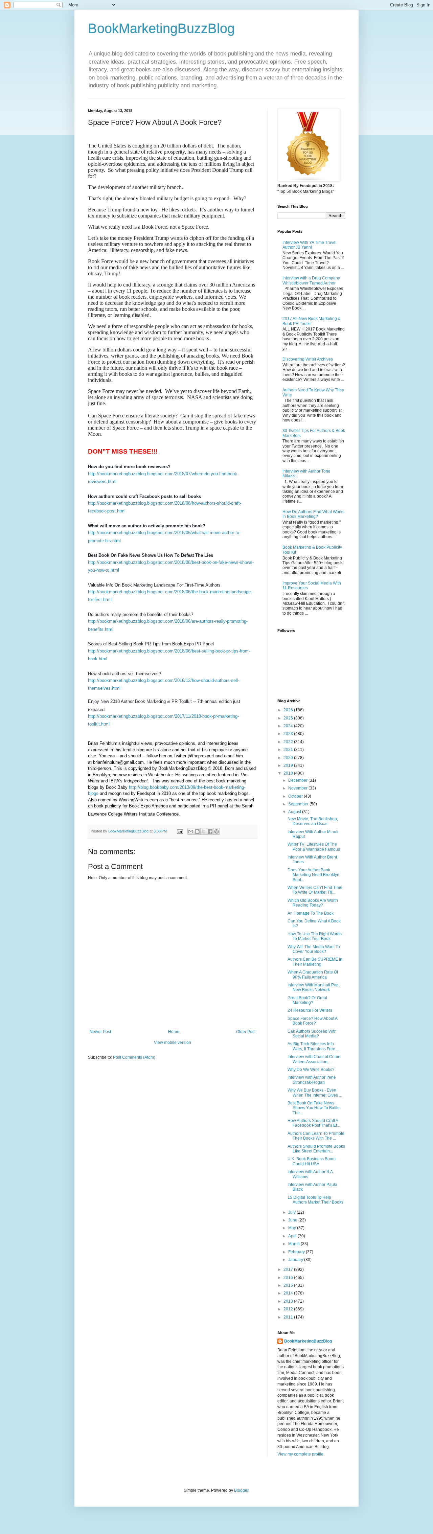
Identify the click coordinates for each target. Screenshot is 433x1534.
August (295, 811)
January (296, 1259)
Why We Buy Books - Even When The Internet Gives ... (315, 1092)
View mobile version (172, 1042)
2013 (288, 1301)
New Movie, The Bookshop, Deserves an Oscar (313, 821)
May (292, 1228)
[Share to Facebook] (210, 831)
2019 (288, 765)
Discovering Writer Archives (307, 359)
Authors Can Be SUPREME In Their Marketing (315, 961)
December (298, 780)
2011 (288, 1317)
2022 (288, 741)
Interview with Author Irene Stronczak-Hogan (312, 1079)
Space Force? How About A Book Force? (312, 1021)
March (294, 1243)
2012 (288, 1309)
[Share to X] (203, 831)
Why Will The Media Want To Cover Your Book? (314, 949)
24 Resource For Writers (310, 1010)
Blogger (241, 1490)
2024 (288, 726)
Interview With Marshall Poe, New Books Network (314, 987)
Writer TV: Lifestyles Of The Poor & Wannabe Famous (314, 846)
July (292, 1212)
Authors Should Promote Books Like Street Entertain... (316, 1148)
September (299, 804)
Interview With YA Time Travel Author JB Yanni (309, 245)
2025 (288, 718)
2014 (288, 1293)
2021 (288, 749)
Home (173, 1031)
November (298, 788)
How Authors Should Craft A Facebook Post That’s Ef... (314, 1123)
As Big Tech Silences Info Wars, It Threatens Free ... (313, 1046)
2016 (288, 1277)
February (297, 1252)
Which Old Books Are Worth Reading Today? (313, 903)
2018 (288, 773)
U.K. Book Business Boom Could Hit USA (312, 1161)
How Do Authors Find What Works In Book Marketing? (313, 514)
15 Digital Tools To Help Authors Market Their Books (315, 1200)
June (293, 1220)
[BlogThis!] (197, 831)
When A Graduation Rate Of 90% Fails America (313, 974)
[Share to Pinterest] (216, 831)
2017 (288, 1269)
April (293, 1236)
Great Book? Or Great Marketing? (307, 1000)
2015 (288, 1285)
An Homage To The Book (311, 913)
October (296, 796)
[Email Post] (179, 831)
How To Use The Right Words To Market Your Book (315, 936)
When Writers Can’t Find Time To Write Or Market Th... (315, 890)
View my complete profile (300, 1454)
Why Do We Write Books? (311, 1069)
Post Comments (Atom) (134, 1057)
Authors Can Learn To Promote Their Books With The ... (316, 1136)
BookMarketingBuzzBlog (161, 28)
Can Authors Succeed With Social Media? (312, 1033)
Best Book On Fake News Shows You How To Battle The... (314, 1108)
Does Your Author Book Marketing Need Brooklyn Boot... (313, 875)
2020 (288, 757)
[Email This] (190, 831)
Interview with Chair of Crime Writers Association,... (314, 1059)
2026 (288, 710)
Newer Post (100, 1031)
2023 (288, 733)
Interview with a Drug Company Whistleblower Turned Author (311, 280)
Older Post (245, 1031)
